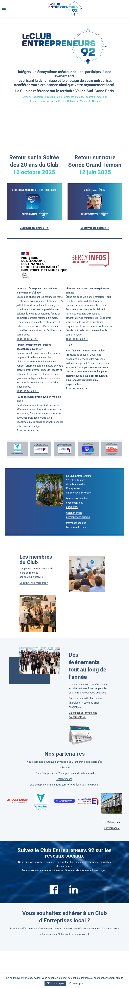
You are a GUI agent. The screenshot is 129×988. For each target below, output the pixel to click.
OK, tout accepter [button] (55, 983)
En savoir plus (76, 983)
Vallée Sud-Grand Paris (85, 784)
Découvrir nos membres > (33, 582)
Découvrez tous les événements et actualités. (77, 502)
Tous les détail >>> (27, 338)
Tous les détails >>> (28, 390)
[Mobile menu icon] (4, 8)
